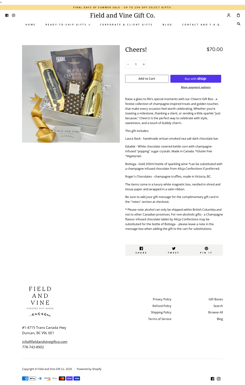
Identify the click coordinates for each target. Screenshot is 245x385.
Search (218, 306)
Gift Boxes (216, 299)
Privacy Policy (162, 299)
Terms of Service (159, 319)
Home (30, 24)
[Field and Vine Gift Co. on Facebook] (212, 379)
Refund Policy (161, 306)
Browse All (215, 312)
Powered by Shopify (89, 369)
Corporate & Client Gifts (126, 24)
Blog (168, 24)
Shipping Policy (161, 312)
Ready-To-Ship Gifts (67, 24)
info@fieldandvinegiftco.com (44, 341)
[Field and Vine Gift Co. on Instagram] (218, 379)
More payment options (196, 87)
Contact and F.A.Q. (202, 24)
